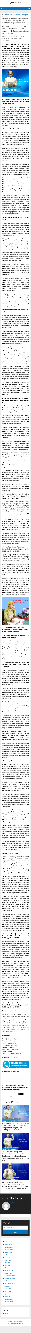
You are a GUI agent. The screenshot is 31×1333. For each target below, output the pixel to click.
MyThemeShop (18, 1323)
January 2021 (9, 1273)
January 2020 (9, 1302)
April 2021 (8, 1265)
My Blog (15, 3)
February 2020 (9, 1299)
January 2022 (9, 1252)
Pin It (10, 1096)
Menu (3, 8)
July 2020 (7, 1286)
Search (15, 1232)
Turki (11, 914)
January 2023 (9, 1250)
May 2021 (7, 1263)
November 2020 (10, 1278)
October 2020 (9, 1281)
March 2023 (8, 1244)
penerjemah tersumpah (12, 52)
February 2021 (9, 1270)
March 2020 (8, 1296)
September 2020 (10, 1283)
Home (6, 15)
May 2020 (8, 1291)
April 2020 (8, 1294)
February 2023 (9, 1247)
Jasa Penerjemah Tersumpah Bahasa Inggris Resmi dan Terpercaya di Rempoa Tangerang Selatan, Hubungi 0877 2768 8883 (15, 1126)
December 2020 (10, 1276)
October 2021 (9, 1255)
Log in (6, 1313)
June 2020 (8, 1289)
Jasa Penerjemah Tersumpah (19, 15)
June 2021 (8, 1260)
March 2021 (8, 1268)
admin (5, 36)
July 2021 (7, 1257)
